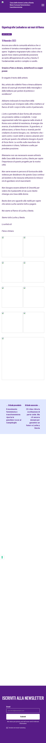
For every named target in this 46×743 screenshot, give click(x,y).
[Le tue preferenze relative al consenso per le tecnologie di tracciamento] (2, 557)
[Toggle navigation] (43, 5)
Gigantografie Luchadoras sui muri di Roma (23, 27)
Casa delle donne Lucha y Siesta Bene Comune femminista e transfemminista (22, 5)
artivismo (7, 34)
